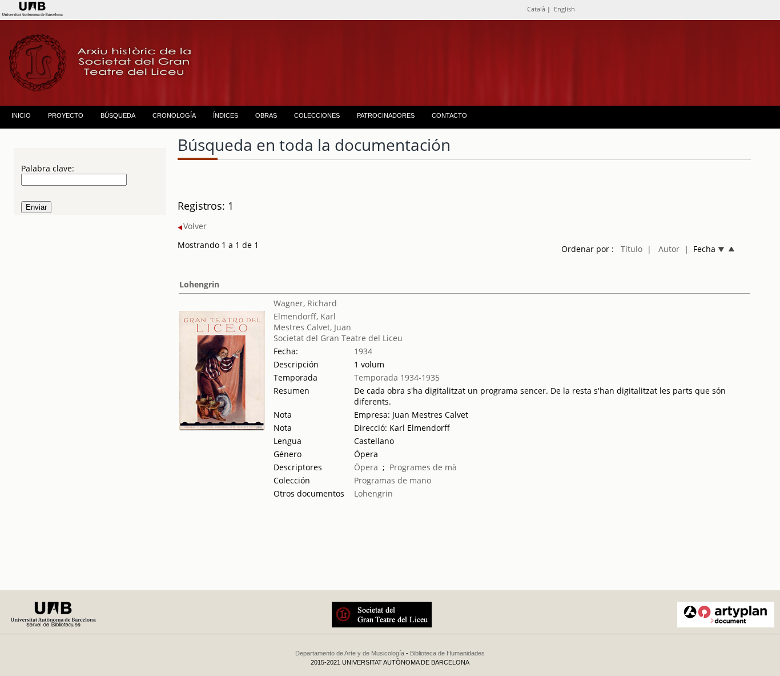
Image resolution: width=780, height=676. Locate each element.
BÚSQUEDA (117, 115)
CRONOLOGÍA (174, 115)
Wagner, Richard (305, 303)
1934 (363, 351)
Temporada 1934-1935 (397, 377)
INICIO (21, 115)
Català (536, 9)
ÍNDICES (225, 115)
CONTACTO (449, 115)
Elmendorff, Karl (305, 316)
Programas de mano (392, 480)
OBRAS (266, 115)
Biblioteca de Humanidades (447, 653)
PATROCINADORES (386, 115)
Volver (195, 226)
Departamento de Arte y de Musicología (349, 653)
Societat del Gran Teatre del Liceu (338, 338)
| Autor (663, 248)
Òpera (366, 467)
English (564, 9)
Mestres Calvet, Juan (312, 327)
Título (631, 248)
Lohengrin (199, 284)
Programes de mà (423, 467)
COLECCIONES (317, 115)
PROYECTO (65, 115)
